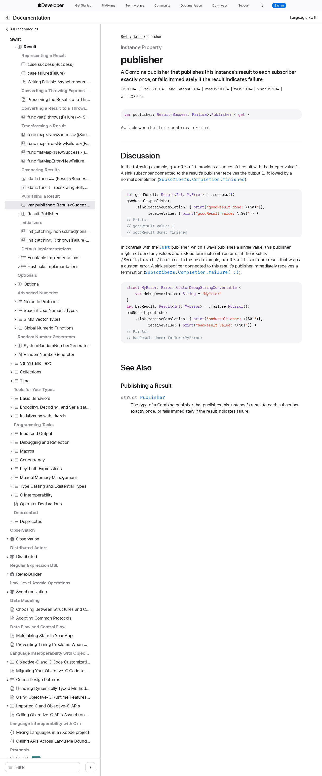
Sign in (279, 5)
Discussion (140, 155)
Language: (298, 18)
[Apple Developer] (51, 5)
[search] (42, 767)
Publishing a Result (146, 385)
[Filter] (45, 767)
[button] (261, 5)
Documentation (31, 18)
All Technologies (24, 29)
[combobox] (45, 767)
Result (138, 37)
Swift (125, 37)
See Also (136, 367)
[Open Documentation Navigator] (8, 17)
